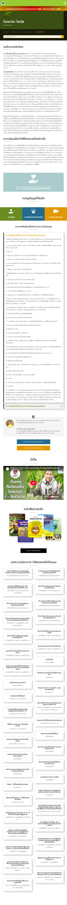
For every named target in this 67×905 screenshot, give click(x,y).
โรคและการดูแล (15, 32)
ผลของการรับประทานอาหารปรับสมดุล (17, 740)
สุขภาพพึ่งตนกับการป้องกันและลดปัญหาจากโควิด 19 (49, 704)
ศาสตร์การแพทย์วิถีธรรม (22, 640)
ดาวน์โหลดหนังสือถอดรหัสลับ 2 (33, 442)
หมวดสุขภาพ (22, 699)
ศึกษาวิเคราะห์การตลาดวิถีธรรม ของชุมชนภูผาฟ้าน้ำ (18, 604)
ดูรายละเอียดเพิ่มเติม (33, 551)
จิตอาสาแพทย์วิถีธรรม (12, 868)
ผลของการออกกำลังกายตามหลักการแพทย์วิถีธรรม (17, 770)
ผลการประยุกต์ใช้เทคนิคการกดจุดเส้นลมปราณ (49, 748)
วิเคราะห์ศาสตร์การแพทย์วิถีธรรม (49, 646)
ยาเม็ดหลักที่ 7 (11, 623)
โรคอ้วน (58, 811)
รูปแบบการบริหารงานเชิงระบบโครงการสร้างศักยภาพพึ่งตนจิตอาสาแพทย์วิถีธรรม (17, 863)
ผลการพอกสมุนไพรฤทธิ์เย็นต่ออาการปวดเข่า (49, 763)
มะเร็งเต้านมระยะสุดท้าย (17, 682)
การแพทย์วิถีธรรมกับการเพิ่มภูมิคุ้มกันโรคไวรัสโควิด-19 (17, 710)
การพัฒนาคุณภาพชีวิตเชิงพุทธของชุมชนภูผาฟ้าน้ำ (49, 572)
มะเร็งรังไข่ (49, 659)
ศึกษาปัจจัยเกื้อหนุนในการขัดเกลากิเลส (49, 632)
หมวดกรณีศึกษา (18, 685)
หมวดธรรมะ (13, 699)
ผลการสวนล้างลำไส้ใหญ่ (49, 733)
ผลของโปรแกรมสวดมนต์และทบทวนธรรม (17, 755)
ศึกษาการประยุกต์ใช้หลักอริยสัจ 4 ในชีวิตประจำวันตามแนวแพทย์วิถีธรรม (17, 667)
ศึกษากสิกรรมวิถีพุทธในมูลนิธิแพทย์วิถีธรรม (17, 637)
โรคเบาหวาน (22, 744)
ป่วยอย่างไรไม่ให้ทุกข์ (17, 696)
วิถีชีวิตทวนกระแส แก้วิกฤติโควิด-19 (17, 725)
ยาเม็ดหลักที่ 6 (17, 774)
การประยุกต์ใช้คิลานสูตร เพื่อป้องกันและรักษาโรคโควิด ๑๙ (17, 587)
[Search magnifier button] (62, 36)
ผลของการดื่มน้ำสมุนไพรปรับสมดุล (49, 720)
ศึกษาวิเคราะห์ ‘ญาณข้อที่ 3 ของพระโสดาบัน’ (49, 689)
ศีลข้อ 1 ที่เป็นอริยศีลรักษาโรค (17, 784)
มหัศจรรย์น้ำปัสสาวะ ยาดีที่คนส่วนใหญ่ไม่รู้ (17, 798)
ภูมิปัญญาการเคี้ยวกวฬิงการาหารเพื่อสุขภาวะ (49, 859)
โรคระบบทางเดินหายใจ (27, 32)
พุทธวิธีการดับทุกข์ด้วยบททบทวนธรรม (17, 652)
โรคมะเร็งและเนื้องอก (54, 828)
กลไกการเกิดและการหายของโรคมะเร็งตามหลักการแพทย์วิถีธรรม (49, 791)
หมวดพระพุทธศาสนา (21, 590)
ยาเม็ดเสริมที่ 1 (44, 723)
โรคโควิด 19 (18, 593)
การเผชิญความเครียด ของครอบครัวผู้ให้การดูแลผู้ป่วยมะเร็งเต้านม (49, 824)
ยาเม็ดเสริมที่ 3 (49, 736)
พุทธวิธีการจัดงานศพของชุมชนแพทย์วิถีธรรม (49, 587)
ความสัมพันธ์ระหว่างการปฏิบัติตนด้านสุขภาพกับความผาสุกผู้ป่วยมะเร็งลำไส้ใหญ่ (49, 840)
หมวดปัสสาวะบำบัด (18, 802)
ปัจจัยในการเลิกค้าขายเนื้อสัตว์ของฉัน (49, 674)
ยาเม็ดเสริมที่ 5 (49, 766)
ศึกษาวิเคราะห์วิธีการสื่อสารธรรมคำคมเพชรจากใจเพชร (49, 602)
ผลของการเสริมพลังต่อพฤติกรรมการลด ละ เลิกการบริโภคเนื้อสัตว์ (17, 848)
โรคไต (26, 575)
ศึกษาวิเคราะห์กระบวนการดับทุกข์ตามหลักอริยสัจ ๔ (49, 617)
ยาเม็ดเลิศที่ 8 (10, 590)
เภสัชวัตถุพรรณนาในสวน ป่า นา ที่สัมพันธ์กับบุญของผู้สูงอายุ (17, 813)
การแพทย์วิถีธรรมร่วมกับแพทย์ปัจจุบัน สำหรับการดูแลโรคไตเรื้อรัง (17, 572)
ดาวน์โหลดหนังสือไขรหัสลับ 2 (33, 448)
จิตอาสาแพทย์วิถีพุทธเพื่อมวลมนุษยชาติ (17, 882)
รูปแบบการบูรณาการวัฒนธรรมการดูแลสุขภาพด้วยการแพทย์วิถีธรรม (49, 874)
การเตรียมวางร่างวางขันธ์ (49, 777)
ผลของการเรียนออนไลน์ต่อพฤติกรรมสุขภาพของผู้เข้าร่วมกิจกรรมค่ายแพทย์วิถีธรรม (17, 832)
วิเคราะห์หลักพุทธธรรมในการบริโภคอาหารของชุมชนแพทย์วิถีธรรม (17, 619)
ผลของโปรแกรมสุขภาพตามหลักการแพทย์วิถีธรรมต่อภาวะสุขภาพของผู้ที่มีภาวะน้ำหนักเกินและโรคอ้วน (49, 807)
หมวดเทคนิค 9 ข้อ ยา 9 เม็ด (15, 575)
